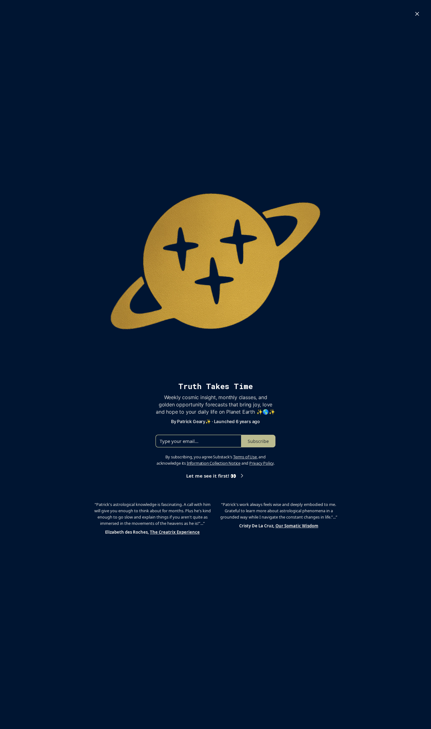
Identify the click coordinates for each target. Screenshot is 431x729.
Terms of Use (245, 457)
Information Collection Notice (213, 463)
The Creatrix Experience (175, 532)
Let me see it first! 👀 (211, 476)
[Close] (417, 14)
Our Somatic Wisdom (296, 526)
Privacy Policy (261, 463)
